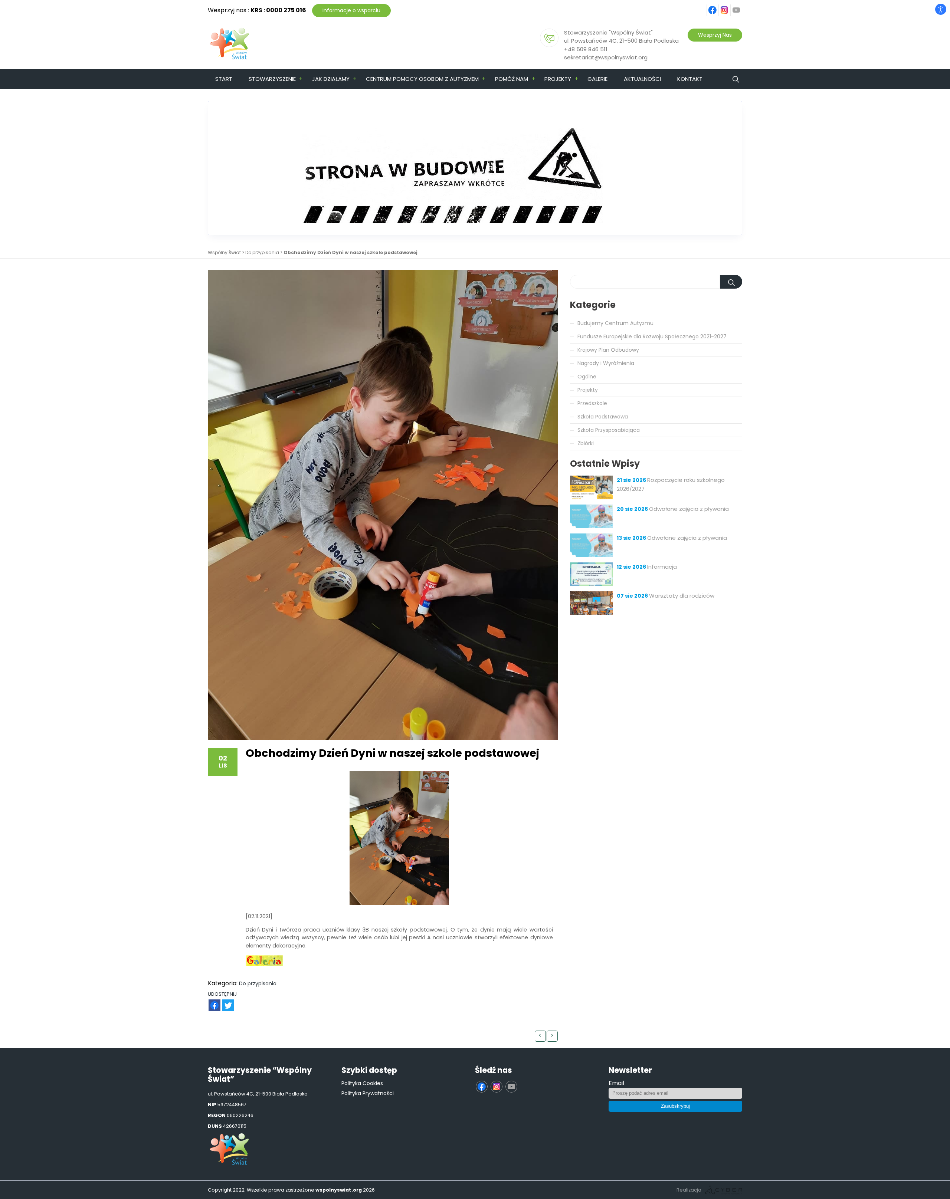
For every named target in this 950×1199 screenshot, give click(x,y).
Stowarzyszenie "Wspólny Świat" (608, 32)
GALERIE (597, 79)
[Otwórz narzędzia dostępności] (940, 9)
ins (728, 6)
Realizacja (689, 1190)
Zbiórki (585, 443)
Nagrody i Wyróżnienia (605, 363)
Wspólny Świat (224, 252)
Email (616, 1083)
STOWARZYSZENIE (272, 79)
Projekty (587, 390)
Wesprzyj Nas (715, 35)
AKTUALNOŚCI (642, 79)
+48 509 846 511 (585, 49)
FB (210, 1001)
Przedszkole (592, 403)
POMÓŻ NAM (511, 79)
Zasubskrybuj (675, 1106)
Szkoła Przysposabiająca (608, 430)
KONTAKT (689, 79)
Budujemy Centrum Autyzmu (615, 323)
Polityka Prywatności (367, 1093)
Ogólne (586, 376)
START (223, 79)
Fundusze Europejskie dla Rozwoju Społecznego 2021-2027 (652, 336)
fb (717, 6)
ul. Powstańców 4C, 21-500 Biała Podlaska (621, 41)
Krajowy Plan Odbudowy (608, 350)
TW (224, 1001)
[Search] (731, 282)
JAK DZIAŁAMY (331, 79)
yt (741, 6)
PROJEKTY (557, 79)
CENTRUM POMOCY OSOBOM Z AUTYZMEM (422, 79)
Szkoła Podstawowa (602, 416)
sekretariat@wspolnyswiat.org (606, 57)
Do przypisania (262, 252)
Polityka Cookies (362, 1083)
